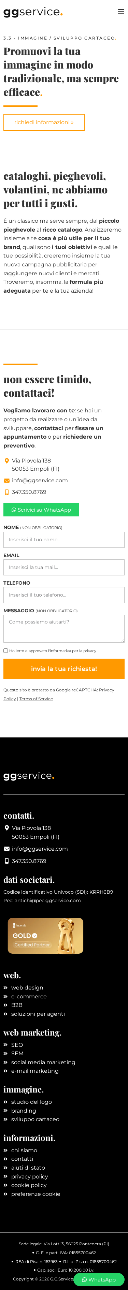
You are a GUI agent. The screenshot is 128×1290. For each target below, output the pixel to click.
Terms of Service (36, 698)
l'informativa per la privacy (72, 650)
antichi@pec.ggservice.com (48, 900)
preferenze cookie (35, 1194)
